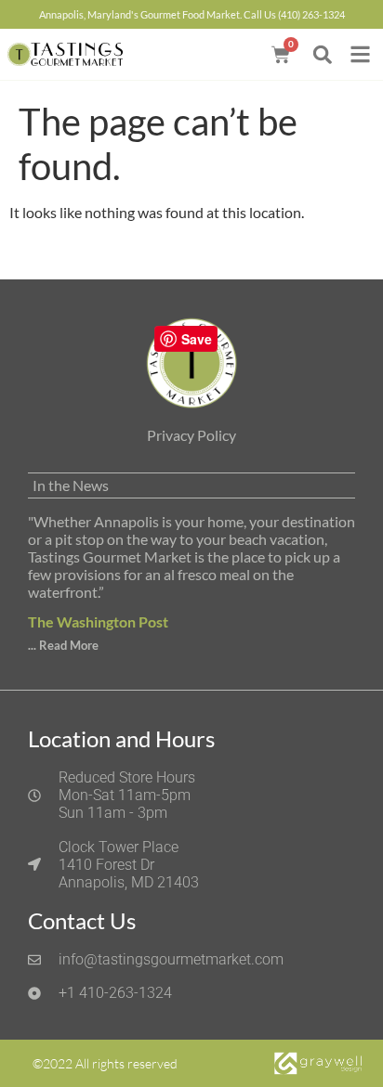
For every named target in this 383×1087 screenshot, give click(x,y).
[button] (322, 54)
